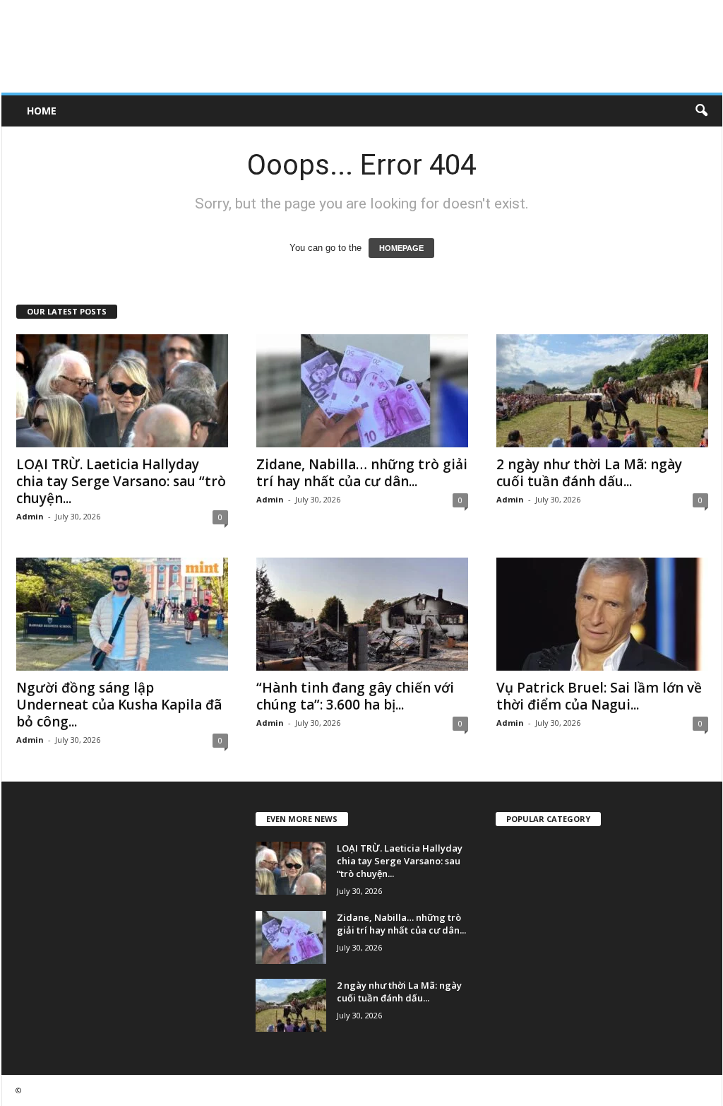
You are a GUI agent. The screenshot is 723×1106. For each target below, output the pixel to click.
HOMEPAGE (401, 248)
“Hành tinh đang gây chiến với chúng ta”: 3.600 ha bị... (355, 696)
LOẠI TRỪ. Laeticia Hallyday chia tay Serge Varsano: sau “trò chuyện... (121, 481)
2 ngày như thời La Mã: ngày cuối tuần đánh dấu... (589, 472)
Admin (30, 516)
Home (41, 110)
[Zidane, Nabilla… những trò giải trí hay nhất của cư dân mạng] (362, 390)
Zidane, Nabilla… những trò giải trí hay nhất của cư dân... (361, 472)
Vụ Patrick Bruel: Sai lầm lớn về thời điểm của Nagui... (599, 696)
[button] (701, 111)
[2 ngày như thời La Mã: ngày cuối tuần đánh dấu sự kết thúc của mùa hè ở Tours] (602, 390)
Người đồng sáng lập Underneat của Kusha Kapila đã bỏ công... (119, 704)
